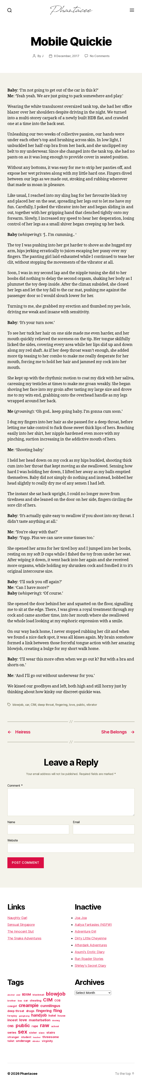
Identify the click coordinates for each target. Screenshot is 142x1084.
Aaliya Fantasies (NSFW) (93, 925)
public (81, 704)
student (26, 1037)
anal (18, 995)
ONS (10, 1026)
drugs (30, 1011)
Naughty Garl (17, 918)
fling (57, 1010)
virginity (47, 1041)
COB (57, 1000)
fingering (61, 704)
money (56, 1020)
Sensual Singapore (21, 925)
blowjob (18, 704)
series (11, 1032)
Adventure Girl (85, 931)
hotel (52, 1015)
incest (12, 1020)
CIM (33, 704)
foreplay (12, 1015)
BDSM (26, 994)
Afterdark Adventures (91, 945)
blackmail (38, 994)
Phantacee (28, 1074)
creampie (29, 1005)
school (55, 1026)
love (72, 704)
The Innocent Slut (20, 931)
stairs (50, 1032)
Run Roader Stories (89, 959)
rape (35, 1026)
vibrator (91, 704)
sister (33, 1032)
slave (42, 1033)
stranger (13, 1037)
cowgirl (12, 1006)
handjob (39, 1015)
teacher (36, 1037)
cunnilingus (50, 1006)
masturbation (39, 1020)
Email (76, 822)
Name (11, 822)
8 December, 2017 (66, 56)
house (61, 1015)
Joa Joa (81, 918)
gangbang (24, 1016)
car (27, 704)
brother (11, 1000)
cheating (35, 1000)
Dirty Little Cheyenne (90, 938)
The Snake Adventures (24, 938)
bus (20, 1000)
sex (22, 1031)
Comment (15, 785)
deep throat (46, 704)
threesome (50, 1037)
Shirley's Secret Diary (90, 966)
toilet (10, 1041)
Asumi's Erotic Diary (90, 952)
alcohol (10, 995)
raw (44, 1025)
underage (23, 1041)
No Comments (99, 56)
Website (12, 840)
